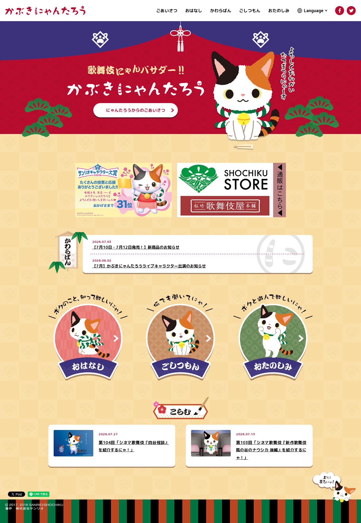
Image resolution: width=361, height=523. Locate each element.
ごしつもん (249, 10)
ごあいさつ (166, 10)
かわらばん (220, 10)
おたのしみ (278, 10)
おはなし (193, 10)
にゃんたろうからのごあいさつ (135, 110)
